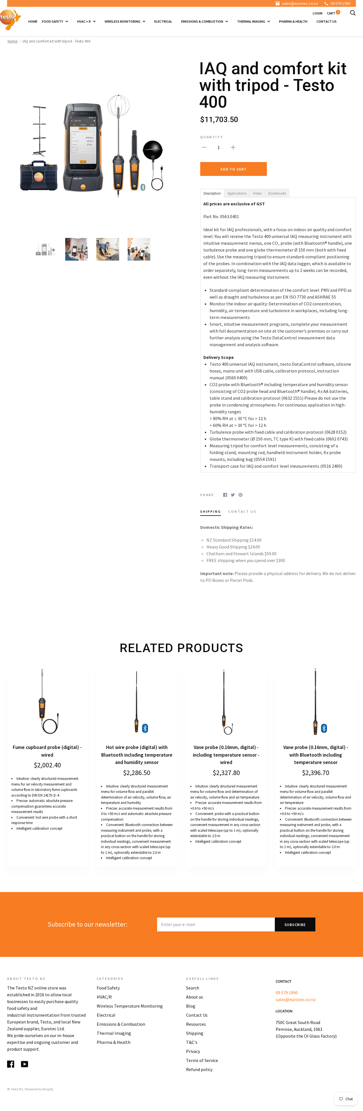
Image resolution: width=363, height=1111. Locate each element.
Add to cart (233, 169)
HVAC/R (104, 997)
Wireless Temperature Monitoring (130, 1006)
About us (194, 997)
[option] (92, 145)
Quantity (211, 137)
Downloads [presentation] (277, 193)
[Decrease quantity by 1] (204, 146)
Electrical (163, 21)
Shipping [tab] (210, 511)
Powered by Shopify (39, 1089)
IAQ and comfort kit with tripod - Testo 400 (56, 41)
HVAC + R (84, 21)
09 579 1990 (340, 3)
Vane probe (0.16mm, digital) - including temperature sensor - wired (226, 754)
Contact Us (197, 1015)
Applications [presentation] (236, 193)
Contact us (326, 21)
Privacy (193, 1051)
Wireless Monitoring (123, 21)
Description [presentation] (212, 193)
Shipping (194, 1033)
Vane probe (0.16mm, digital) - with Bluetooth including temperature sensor (315, 754)
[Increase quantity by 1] (233, 146)
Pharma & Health (293, 21)
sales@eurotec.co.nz (300, 3)
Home (32, 21)
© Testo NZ (15, 1089)
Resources (196, 1024)
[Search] (353, 13)
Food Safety (53, 21)
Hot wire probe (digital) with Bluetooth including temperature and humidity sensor (136, 754)
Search (192, 988)
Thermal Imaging (251, 21)
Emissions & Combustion (202, 21)
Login (317, 13)
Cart (333, 13)
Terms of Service (202, 1060)
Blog (190, 1006)
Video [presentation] (257, 193)
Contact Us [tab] (242, 511)
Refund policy (199, 1069)
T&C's (191, 1042)
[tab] (212, 193)
